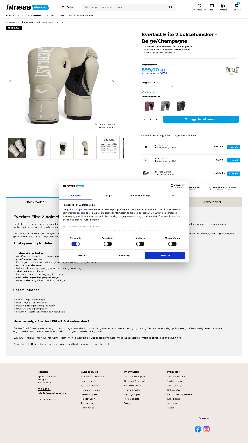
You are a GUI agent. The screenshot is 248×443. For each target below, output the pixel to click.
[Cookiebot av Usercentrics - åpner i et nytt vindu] (172, 186)
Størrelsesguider (133, 385)
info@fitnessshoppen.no (52, 393)
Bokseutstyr (173, 390)
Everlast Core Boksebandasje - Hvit (165, 159)
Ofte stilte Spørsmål (135, 381)
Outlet (170, 407)
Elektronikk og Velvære (179, 394)
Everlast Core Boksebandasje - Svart (166, 146)
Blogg (127, 403)
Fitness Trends (56, 15)
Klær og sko (173, 398)
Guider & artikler (32, 15)
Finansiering (87, 381)
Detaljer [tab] (108, 195)
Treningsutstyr (174, 385)
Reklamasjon (88, 398)
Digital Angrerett (90, 394)
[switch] (108, 244)
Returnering (87, 403)
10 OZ (145, 86)
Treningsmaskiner (176, 376)
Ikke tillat (82, 255)
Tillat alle (165, 255)
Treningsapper (132, 394)
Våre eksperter (132, 398)
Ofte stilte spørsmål (82, 15)
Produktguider (132, 390)
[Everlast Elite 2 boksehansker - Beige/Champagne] (61, 81)
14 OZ (164, 86)
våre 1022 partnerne (79, 209)
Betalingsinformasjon (92, 376)
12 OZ (155, 86)
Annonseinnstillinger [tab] (140, 195)
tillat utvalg (124, 255)
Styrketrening (174, 381)
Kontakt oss (87, 407)
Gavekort (172, 403)
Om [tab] (172, 195)
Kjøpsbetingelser (90, 385)
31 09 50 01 (44, 389)
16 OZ (174, 86)
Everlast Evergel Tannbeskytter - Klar (165, 173)
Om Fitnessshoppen (135, 376)
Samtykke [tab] (76, 195)
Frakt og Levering (90, 390)
